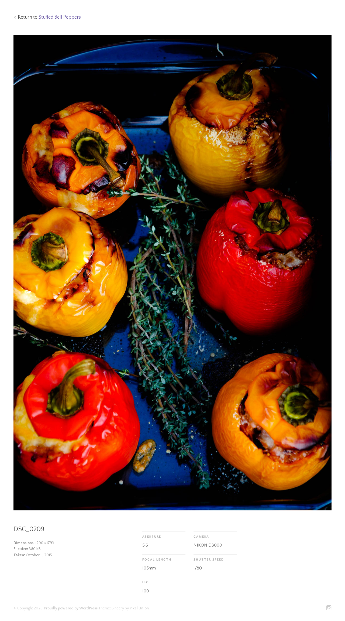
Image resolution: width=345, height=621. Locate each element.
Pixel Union (139, 608)
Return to (49, 17)
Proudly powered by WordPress (71, 608)
